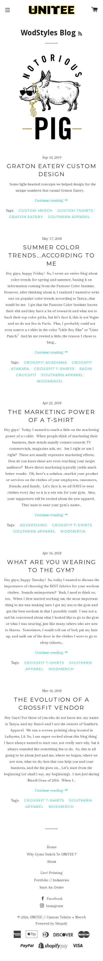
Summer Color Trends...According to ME (51, 255)
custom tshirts (76, 210)
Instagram (54, 906)
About (51, 861)
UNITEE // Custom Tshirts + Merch (58, 917)
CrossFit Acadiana (45, 362)
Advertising (33, 525)
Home (51, 847)
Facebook (54, 898)
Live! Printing (51, 873)
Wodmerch (49, 381)
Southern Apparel (69, 217)
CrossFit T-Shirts (54, 369)
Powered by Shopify (52, 923)
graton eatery (26, 217)
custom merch (35, 210)
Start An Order (52, 887)
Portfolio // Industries (51, 880)
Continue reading (49, 200)
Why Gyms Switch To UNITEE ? (51, 854)
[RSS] (80, 33)
